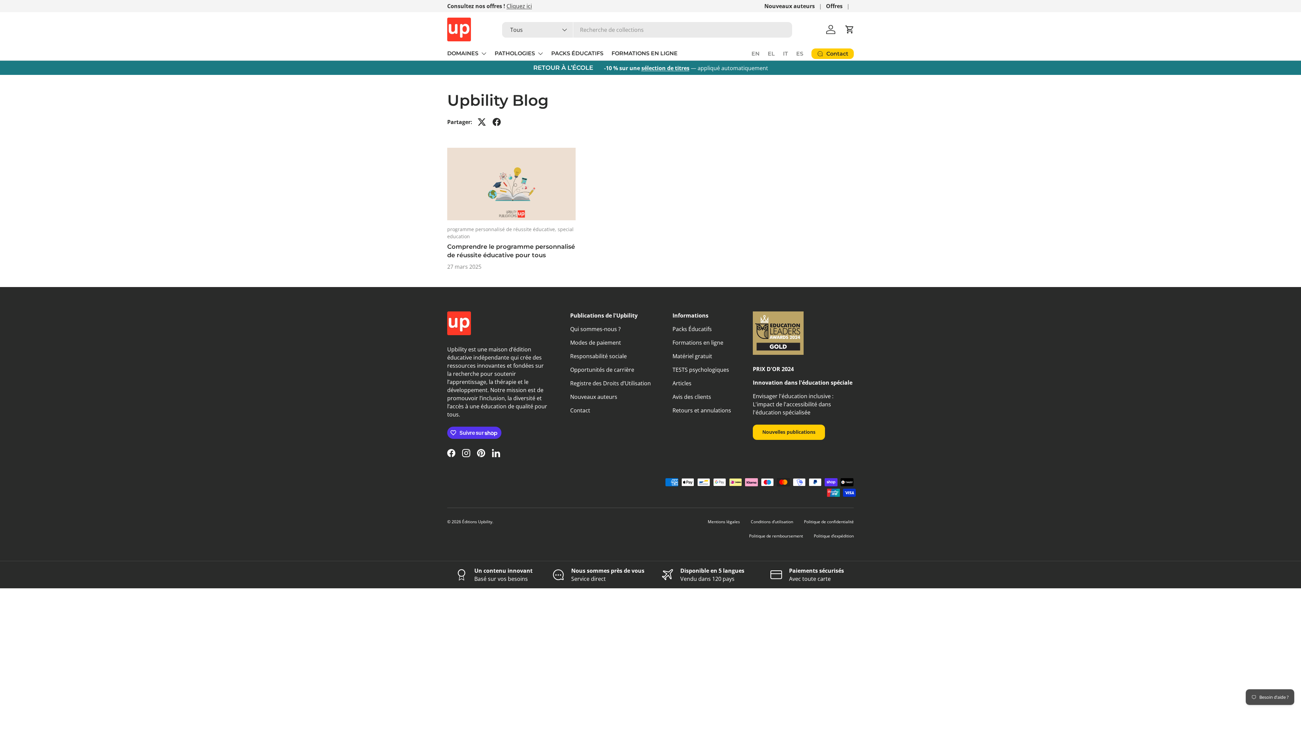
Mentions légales (724, 522)
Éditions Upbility (477, 522)
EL (771, 53)
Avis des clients (692, 397)
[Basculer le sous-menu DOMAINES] (484, 53)
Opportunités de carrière (602, 369)
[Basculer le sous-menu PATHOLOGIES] (540, 53)
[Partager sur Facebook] (496, 122)
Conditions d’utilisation (772, 522)
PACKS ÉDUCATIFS (577, 53)
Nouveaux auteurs (789, 6)
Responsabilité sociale (598, 356)
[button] (849, 29)
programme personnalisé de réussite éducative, (502, 229)
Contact (580, 410)
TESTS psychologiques (701, 369)
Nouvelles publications (788, 432)
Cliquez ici (519, 6)
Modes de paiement (595, 342)
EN (755, 53)
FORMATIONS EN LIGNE (645, 53)
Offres (834, 6)
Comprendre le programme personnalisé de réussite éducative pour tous (511, 251)
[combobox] (647, 30)
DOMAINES (462, 53)
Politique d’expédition (834, 536)
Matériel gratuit (692, 356)
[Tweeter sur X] (481, 122)
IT (785, 53)
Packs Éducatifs (692, 329)
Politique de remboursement (776, 536)
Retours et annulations (702, 410)
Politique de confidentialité (829, 522)
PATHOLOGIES (515, 53)
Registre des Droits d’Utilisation (610, 383)
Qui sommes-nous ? (595, 329)
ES (799, 53)
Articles (682, 383)
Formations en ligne (698, 342)
